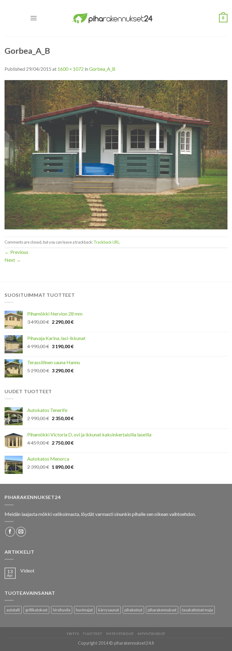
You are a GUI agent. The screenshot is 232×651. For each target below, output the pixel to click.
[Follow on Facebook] (10, 532)
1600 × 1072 (70, 69)
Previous (16, 252)
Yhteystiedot (120, 633)
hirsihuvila (61, 609)
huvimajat (84, 609)
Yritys (72, 633)
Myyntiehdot (152, 633)
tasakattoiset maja (197, 609)
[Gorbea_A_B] (116, 154)
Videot (27, 570)
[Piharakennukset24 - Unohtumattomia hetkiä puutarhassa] (116, 18)
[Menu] (33, 18)
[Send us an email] (21, 532)
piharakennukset (162, 609)
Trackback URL (106, 242)
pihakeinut (133, 609)
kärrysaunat (108, 609)
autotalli (13, 609)
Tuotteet (92, 633)
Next (13, 260)
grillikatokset (36, 609)
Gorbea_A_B (102, 69)
